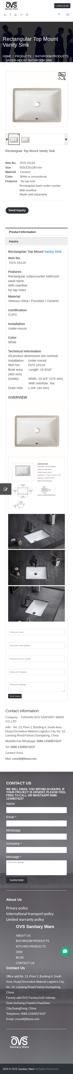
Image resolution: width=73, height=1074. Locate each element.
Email (11, 817)
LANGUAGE (62, 6)
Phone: (13, 652)
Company (14, 843)
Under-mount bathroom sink (29, 60)
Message (13, 857)
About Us (14, 900)
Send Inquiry (15, 696)
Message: (15, 679)
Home (7, 56)
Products (23, 56)
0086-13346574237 (49, 741)
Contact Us (25, 963)
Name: (13, 625)
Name (10, 803)
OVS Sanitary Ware (35, 926)
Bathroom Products (52, 56)
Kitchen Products (31, 946)
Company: (15, 666)
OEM (19, 952)
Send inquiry (17, 210)
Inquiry (13, 241)
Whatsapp (13, 830)
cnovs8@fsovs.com (24, 758)
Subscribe (17, 880)
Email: (12, 639)
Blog (20, 957)
